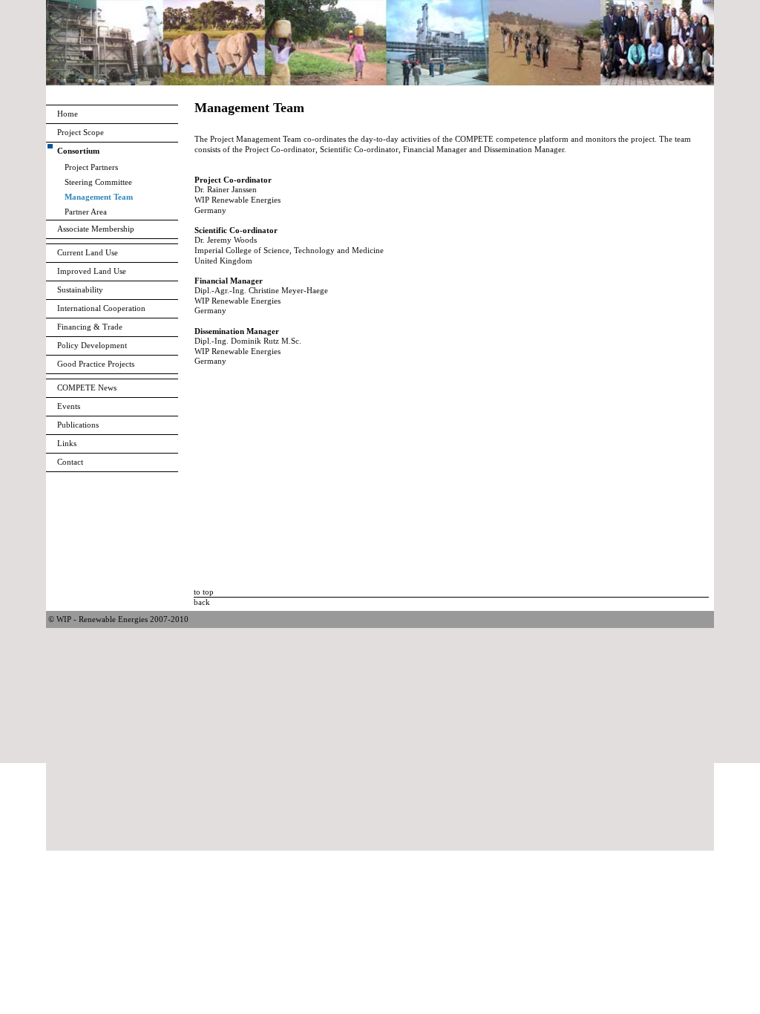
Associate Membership (95, 228)
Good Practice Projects (95, 363)
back (202, 602)
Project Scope (80, 132)
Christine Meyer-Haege (288, 290)
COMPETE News (87, 387)
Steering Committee (98, 181)
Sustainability (80, 289)
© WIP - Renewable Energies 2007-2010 (118, 619)
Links (66, 443)
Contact (70, 461)
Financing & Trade (89, 326)
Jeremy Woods (232, 239)
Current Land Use (87, 252)
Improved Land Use (91, 270)
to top (204, 591)
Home (67, 113)
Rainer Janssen (232, 189)
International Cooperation (101, 308)
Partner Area (86, 211)
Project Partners (91, 167)
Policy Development (92, 345)
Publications (78, 424)
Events (68, 406)
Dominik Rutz (255, 340)
